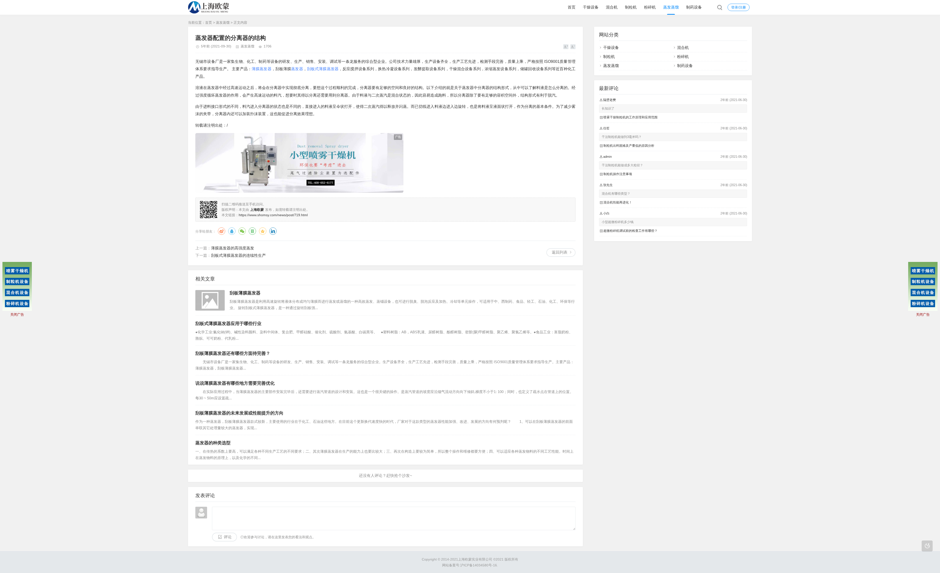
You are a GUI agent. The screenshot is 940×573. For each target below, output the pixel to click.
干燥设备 (591, 7)
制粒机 (631, 7)
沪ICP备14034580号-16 (478, 565)
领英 (273, 231)
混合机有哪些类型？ (616, 193)
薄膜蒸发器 (261, 69)
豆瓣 (252, 231)
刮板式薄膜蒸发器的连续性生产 (238, 255)
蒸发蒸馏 (671, 7)
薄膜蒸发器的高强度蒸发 (232, 248)
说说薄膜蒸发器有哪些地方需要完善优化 (235, 383)
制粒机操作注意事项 (617, 174)
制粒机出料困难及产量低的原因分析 (628, 145)
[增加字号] (565, 46)
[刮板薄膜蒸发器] (210, 300)
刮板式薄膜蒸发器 (323, 69)
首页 (572, 7)
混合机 (612, 7)
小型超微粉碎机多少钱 (618, 222)
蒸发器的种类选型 (213, 442)
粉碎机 (650, 7)
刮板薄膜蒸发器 (245, 293)
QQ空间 (262, 231)
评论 (228, 537)
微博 (221, 231)
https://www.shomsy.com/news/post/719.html (273, 215)
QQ (231, 231)
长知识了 (608, 108)
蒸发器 (297, 69)
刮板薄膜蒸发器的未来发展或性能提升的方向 (239, 413)
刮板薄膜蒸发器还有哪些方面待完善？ (232, 353)
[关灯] (927, 545)
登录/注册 (738, 7)
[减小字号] (573, 46)
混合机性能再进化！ (617, 202)
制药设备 (694, 7)
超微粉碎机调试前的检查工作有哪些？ (630, 231)
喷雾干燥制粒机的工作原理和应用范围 (630, 117)
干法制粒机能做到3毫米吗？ (622, 137)
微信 (242, 231)
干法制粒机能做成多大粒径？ (622, 165)
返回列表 (559, 252)
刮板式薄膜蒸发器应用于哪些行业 (228, 323)
